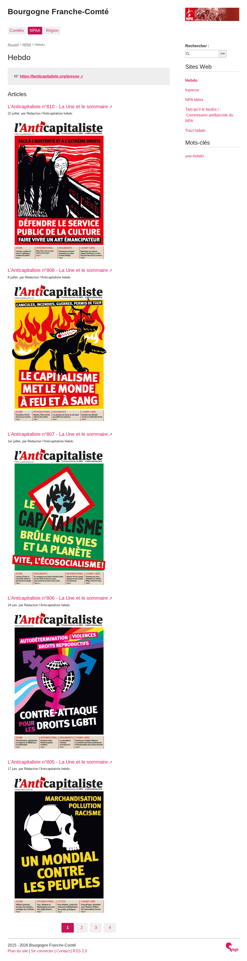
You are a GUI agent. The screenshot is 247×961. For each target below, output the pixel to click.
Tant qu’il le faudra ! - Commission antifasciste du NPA (209, 115)
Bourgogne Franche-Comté (58, 11)
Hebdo (191, 80)
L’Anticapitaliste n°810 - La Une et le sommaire (58, 106)
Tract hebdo (195, 130)
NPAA (35, 30)
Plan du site (18, 951)
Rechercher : (197, 46)
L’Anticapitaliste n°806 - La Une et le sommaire (58, 598)
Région (52, 30)
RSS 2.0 (80, 951)
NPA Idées (194, 100)
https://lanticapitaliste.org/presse (49, 76)
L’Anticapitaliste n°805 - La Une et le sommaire (58, 762)
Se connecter (42, 951)
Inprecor (192, 90)
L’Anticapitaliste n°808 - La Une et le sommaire (58, 270)
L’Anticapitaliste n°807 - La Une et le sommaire (58, 434)
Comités (17, 30)
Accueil (13, 45)
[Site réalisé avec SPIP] (232, 947)
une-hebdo (194, 156)
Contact (63, 951)
